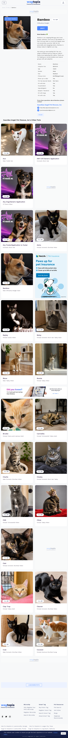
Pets (8, 7)
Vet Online (57, 710)
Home (3, 7)
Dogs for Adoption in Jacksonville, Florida (13, 728)
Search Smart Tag (44, 713)
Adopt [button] (42, 28)
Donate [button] (40, 114)
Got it (63, 733)
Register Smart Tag (45, 710)
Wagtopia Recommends (58, 717)
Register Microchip (30, 712)
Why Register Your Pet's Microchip (29, 708)
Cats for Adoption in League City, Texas (41, 726)
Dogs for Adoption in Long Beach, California (41, 728)
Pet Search (57, 707)
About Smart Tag (44, 716)
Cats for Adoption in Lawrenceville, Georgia (14, 726)
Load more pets (34, 685)
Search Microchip (29, 715)
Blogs (56, 713)
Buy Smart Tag (43, 707)
